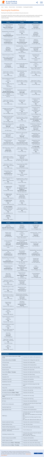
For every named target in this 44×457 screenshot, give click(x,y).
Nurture (6, 7)
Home (2, 7)
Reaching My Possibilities (28, 7)
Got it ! (38, 453)
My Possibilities (19, 7)
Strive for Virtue (12, 7)
